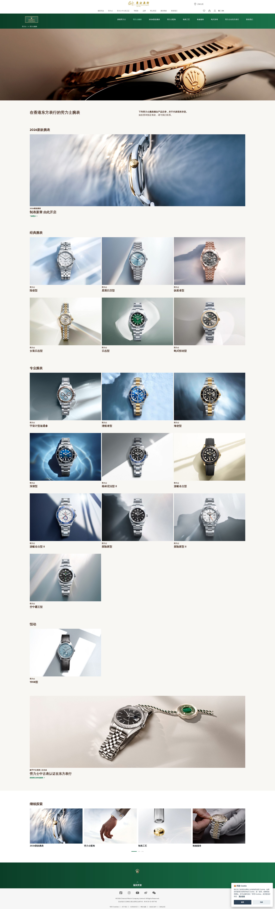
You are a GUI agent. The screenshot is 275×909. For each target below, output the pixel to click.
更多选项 (242, 896)
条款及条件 (153, 907)
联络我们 (174, 11)
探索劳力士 (121, 19)
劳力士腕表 (137, 19)
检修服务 (200, 19)
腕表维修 (164, 11)
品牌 (144, 11)
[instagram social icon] (129, 893)
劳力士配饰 (171, 19)
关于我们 (125, 907)
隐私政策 (162, 907)
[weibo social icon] (146, 893)
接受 (242, 902)
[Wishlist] (204, 11)
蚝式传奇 (214, 19)
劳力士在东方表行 (232, 19)
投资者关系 (134, 907)
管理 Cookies (114, 907)
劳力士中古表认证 (123, 11)
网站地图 (143, 907)
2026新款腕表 (154, 19)
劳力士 (110, 11)
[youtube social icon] (137, 893)
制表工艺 (186, 19)
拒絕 (261, 902)
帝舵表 (136, 11)
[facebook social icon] (121, 893)
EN (223, 11)
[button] (134, 851)
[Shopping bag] (209, 11)
